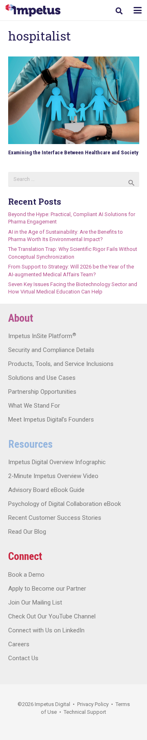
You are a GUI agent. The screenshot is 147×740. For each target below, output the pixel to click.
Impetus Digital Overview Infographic (57, 462)
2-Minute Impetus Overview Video (53, 476)
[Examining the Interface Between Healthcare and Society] (73, 100)
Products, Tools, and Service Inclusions (61, 364)
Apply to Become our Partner (47, 588)
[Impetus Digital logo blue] (32, 10)
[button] (119, 10)
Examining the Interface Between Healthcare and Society (73, 152)
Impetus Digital (52, 704)
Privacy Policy (93, 704)
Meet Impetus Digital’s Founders (51, 419)
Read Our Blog (27, 531)
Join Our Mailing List (35, 602)
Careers (18, 644)
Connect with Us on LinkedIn (46, 630)
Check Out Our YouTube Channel (52, 616)
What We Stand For (34, 405)
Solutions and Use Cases (42, 377)
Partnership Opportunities (42, 391)
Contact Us (23, 658)
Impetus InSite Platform (42, 336)
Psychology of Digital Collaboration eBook (64, 504)
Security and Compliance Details (51, 350)
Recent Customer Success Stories (54, 517)
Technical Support (85, 712)
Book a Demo (26, 574)
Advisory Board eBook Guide (46, 490)
